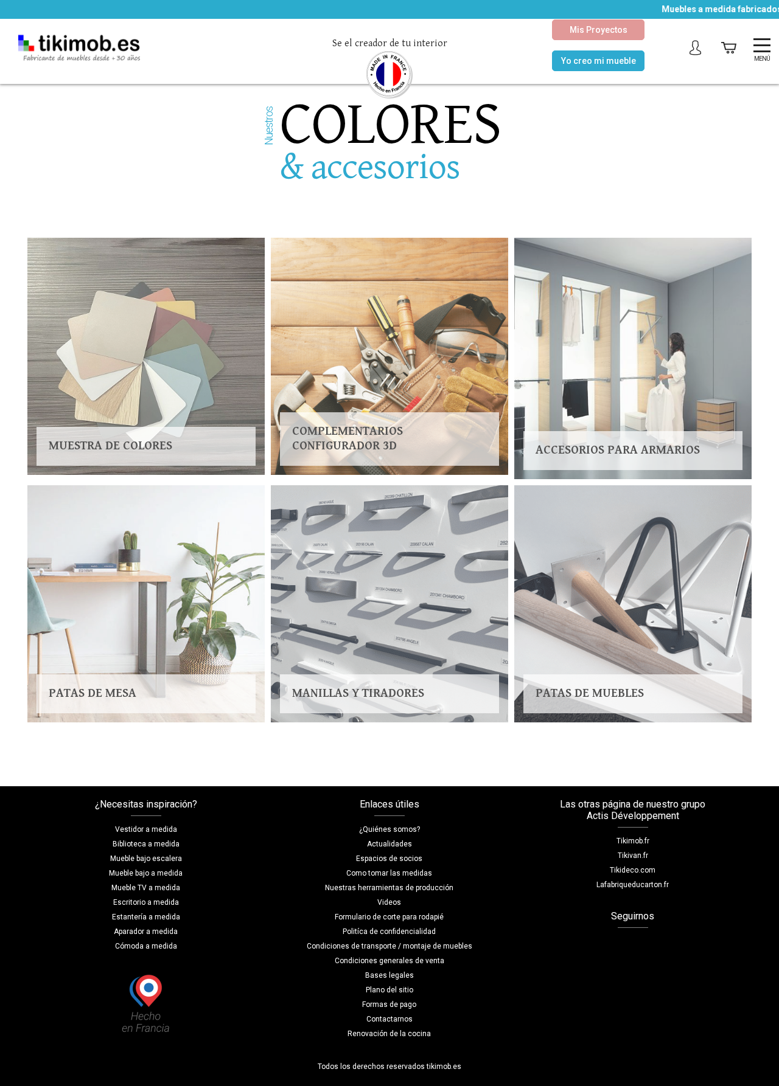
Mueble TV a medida (145, 888)
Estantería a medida (146, 917)
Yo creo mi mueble (598, 61)
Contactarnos (389, 1019)
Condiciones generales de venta (389, 960)
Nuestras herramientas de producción (389, 888)
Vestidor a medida (146, 829)
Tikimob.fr (633, 841)
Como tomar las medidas (389, 873)
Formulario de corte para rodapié (389, 917)
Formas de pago (389, 1004)
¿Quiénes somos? (389, 829)
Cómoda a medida (146, 946)
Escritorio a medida (146, 902)
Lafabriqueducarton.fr (632, 884)
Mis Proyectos (598, 30)
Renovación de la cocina (389, 1033)
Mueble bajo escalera (146, 858)
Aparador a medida (146, 931)
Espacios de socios (389, 858)
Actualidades (389, 844)
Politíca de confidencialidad (389, 931)
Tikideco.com (632, 870)
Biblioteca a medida (146, 844)
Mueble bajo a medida (146, 873)
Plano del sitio (389, 990)
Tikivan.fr (633, 855)
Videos (389, 902)
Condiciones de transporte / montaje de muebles (389, 946)
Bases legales (389, 975)
